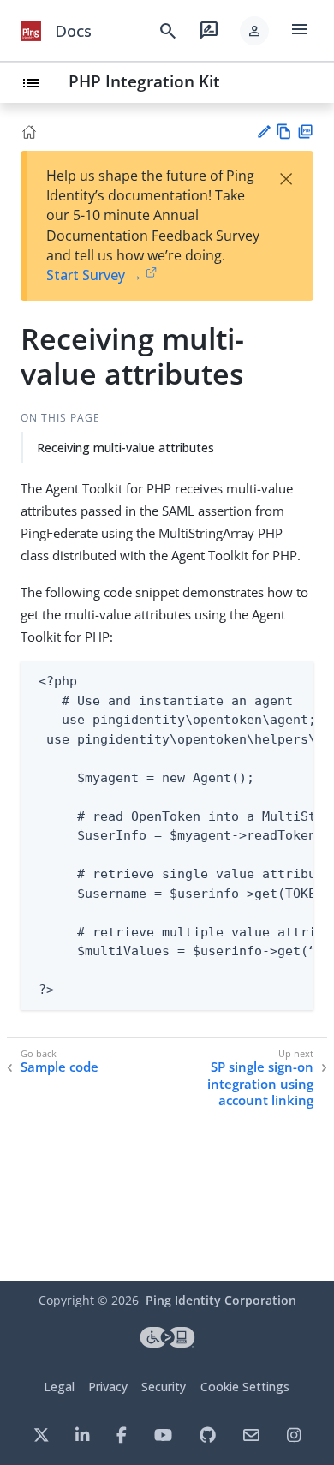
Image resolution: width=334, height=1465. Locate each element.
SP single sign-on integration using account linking (260, 1084)
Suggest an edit (263, 131)
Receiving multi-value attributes (125, 448)
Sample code (59, 1067)
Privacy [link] (108, 1386)
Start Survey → (94, 275)
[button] (254, 31)
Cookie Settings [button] (244, 1386)
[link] (31, 31)
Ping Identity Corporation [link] (221, 1300)
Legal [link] (59, 1386)
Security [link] (163, 1386)
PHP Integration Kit (144, 81)
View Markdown (284, 131)
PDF (305, 131)
